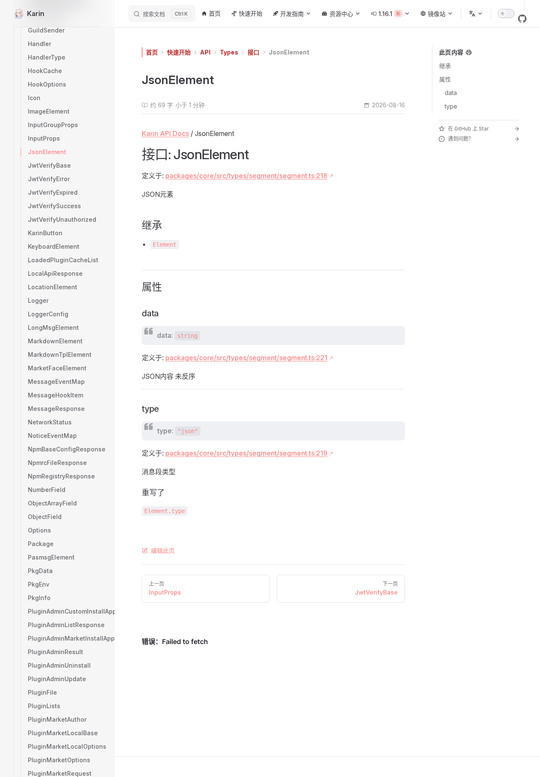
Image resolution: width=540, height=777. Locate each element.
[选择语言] (475, 13)
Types (229, 52)
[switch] (506, 13)
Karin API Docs (165, 133)
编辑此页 (163, 550)
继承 (445, 65)
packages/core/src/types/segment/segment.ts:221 (246, 357)
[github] (522, 18)
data (451, 92)
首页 (152, 52)
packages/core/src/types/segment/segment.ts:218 (246, 175)
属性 (445, 79)
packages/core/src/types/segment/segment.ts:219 (246, 453)
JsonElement (289, 52)
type (451, 106)
